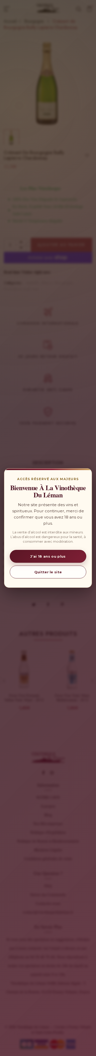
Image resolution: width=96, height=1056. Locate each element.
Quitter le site (48, 572)
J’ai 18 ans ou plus (48, 556)
